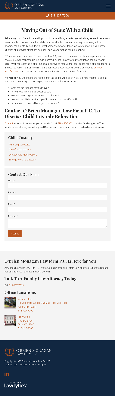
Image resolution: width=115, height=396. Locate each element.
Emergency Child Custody (22, 159)
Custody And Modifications (23, 154)
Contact (8, 123)
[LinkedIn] (6, 374)
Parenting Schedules (19, 144)
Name (11, 180)
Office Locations (20, 292)
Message (13, 216)
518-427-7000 (59, 15)
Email (11, 204)
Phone (12, 192)
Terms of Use (10, 364)
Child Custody (20, 137)
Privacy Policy (27, 364)
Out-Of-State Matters (20, 149)
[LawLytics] (15, 385)
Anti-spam (42, 364)
